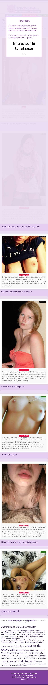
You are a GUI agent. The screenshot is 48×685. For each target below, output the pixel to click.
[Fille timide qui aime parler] (24, 335)
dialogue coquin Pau (21, 636)
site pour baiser (30, 620)
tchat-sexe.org (16, 673)
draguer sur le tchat (9, 646)
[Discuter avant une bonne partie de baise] (24, 494)
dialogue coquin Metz (30, 632)
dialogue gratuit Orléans (24, 642)
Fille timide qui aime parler (12, 386)
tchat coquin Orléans (16, 658)
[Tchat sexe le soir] (24, 415)
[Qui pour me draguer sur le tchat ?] (24, 255)
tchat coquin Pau (37, 658)
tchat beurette (15, 650)
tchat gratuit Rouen (21, 665)
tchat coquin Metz (24, 656)
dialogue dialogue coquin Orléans (31, 639)
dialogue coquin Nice (27, 634)
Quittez (24, 53)
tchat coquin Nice (5, 658)
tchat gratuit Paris (11, 665)
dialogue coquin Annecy (10, 630)
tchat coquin (28, 650)
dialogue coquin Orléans (39, 634)
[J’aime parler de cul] (24, 571)
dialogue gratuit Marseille (15, 641)
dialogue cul (16, 638)
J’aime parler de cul (10, 611)
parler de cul (22, 646)
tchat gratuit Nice (33, 664)
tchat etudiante (26, 661)
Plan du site (24, 679)
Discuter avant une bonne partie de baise (19, 542)
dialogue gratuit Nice (11, 642)
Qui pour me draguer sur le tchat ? (16, 292)
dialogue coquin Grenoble (31, 630)
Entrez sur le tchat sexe (24, 46)
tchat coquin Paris (27, 658)
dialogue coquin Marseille (17, 632)
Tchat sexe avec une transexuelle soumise (20, 226)
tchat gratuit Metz (12, 664)
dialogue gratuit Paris (37, 642)
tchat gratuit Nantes (22, 664)
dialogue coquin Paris (7, 636)
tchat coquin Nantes (37, 655)
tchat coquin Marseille (12, 656)
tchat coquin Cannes (23, 653)
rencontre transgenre (15, 620)
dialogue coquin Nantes (14, 634)
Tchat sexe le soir (9, 454)
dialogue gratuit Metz (29, 641)
